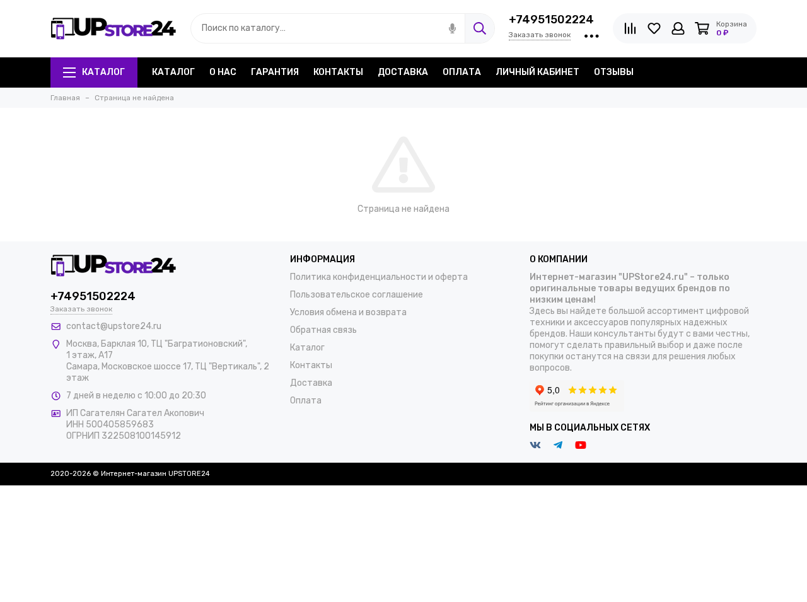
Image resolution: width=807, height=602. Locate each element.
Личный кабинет (537, 72)
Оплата (462, 72)
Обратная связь (323, 330)
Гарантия (275, 72)
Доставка (403, 72)
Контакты (338, 72)
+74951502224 (551, 19)
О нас (222, 72)
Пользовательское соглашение (356, 294)
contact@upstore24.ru (113, 326)
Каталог (103, 72)
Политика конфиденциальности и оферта (379, 277)
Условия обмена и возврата (348, 312)
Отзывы (614, 72)
